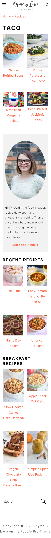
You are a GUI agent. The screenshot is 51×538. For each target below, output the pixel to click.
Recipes (20, 16)
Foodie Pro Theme (36, 531)
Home (7, 16)
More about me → (25, 245)
